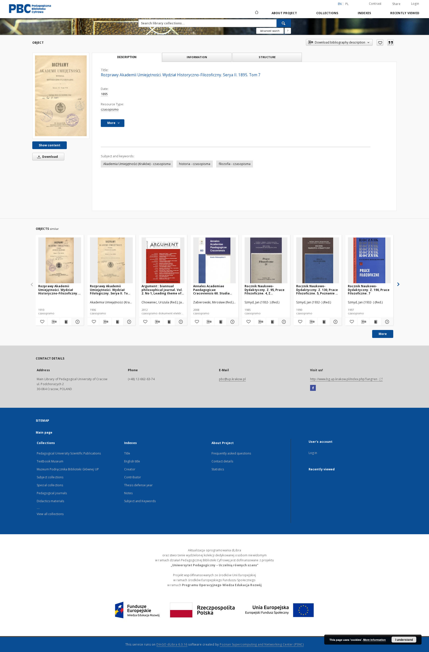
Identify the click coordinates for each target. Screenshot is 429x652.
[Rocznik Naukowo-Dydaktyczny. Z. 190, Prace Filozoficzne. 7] (369, 261)
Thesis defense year (138, 485)
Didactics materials (50, 501)
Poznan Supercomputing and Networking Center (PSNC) (262, 644)
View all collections (50, 514)
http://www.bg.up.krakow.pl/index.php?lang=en (344, 379)
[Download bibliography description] (53, 322)
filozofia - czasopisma (234, 164)
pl (347, 3)
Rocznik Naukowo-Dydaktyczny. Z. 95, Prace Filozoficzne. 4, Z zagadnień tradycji (265, 289)
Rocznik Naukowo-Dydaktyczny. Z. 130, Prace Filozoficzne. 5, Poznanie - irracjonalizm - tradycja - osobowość (317, 289)
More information (374, 640)
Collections (327, 13)
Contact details (222, 461)
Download (49, 157)
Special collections (50, 485)
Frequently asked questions (231, 453)
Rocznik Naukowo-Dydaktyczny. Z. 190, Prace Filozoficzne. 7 (369, 289)
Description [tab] (126, 57)
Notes (128, 493)
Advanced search (270, 31)
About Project (284, 13)
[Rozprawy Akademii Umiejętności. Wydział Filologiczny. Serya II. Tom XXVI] (111, 261)
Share (396, 4)
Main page (44, 432)
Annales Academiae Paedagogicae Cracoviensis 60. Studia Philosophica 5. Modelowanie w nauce (211, 289)
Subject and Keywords (140, 501)
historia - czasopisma (194, 164)
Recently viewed (404, 13)
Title (127, 453)
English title (132, 461)
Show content (49, 145)
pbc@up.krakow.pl (232, 379)
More (383, 334)
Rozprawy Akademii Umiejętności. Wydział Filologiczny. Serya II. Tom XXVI (110, 289)
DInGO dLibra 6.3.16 (171, 644)
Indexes (364, 13)
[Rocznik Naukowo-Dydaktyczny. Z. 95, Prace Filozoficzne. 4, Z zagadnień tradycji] (266, 261)
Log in (313, 453)
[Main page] (256, 12)
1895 (104, 94)
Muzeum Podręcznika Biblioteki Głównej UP (68, 469)
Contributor (132, 477)
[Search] (284, 23)
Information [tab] (197, 57)
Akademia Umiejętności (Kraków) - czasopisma (137, 164)
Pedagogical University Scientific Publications (69, 453)
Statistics (218, 469)
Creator (129, 469)
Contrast (375, 3)
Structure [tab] (267, 57)
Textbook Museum (50, 461)
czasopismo (110, 109)
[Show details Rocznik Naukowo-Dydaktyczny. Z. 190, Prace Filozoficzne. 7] (386, 322)
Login (415, 3)
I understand (404, 639)
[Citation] (390, 42)
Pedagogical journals (52, 493)
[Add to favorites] (380, 42)
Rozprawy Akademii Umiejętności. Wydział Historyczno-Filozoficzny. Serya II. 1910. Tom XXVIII (58, 289)
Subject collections (50, 477)
